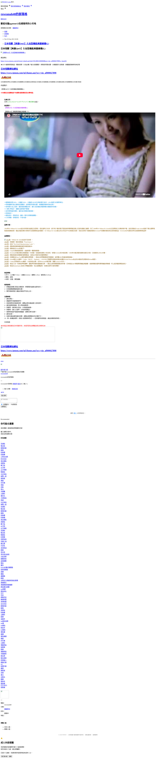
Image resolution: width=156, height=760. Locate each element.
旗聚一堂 (3, 476)
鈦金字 (3, 627)
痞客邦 (15, 384)
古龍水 (3, 677)
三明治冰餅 (4, 456)
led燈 (2, 623)
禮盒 (2, 480)
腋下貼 (3, 465)
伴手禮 (3, 483)
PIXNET (64, 734)
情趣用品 (3, 645)
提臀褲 (3, 687)
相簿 (5, 31)
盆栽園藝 (3, 561)
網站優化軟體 (5, 587)
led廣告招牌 (4, 621)
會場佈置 (3, 601)
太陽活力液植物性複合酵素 (9, 580)
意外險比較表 (5, 554)
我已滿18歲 (4, 756)
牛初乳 (3, 545)
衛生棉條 (3, 658)
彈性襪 (3, 632)
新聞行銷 (3, 666)
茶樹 (2, 672)
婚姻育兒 (15, 28)
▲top (2, 392)
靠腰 (2, 572)
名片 (5, 36)
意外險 (3, 552)
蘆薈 (2, 668)
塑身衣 (3, 681)
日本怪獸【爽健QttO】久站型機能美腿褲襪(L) (26, 43)
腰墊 (2, 574)
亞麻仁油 (3, 541)
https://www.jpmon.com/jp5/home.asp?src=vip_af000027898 (28, 73)
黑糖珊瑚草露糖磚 (6, 585)
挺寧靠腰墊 (4, 569)
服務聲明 (95, 734)
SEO (2, 593)
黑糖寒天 (3, 582)
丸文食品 (3, 474)
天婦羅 (3, 491)
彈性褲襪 (3, 636)
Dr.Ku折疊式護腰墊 (7, 567)
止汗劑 (3, 467)
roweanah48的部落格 (14, 14)
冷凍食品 (3, 498)
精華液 (3, 670)
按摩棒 (3, 647)
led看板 (3, 630)
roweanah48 (4, 373)
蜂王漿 (3, 543)
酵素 (2, 550)
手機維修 (3, 653)
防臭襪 (3, 454)
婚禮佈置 (3, 599)
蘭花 (2, 565)
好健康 (3, 537)
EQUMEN (4, 685)
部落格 (6, 34)
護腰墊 (3, 576)
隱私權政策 (88, 734)
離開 (10, 756)
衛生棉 (3, 656)
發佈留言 (3, 406)
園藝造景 (3, 558)
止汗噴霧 (3, 469)
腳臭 (2, 450)
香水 (2, 675)
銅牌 (2, 617)
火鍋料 (3, 493)
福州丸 (3, 496)
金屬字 (3, 619)
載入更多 (3, 395)
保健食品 (3, 539)
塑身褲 (3, 683)
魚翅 (2, 500)
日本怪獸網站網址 (9, 69)
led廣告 (3, 625)
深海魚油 (3, 548)
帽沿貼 (3, 446)
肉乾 (2, 487)
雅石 (2, 563)
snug (2, 361)
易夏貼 (3, 463)
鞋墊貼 (3, 472)
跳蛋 (2, 649)
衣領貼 (3, 443)
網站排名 (3, 591)
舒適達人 (3, 660)
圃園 (2, 679)
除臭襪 (3, 452)
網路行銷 (3, 662)
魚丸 (2, 489)
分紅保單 (3, 556)
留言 (19, 384)
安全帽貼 (3, 461)
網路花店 (3, 597)
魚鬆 (2, 485)
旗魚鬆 (3, 478)
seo (2, 664)
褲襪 (2, 634)
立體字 (3, 614)
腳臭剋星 (3, 448)
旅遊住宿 (15, 389)
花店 (2, 595)
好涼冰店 (3, 459)
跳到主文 (3, 19)
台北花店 (3, 604)
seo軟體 (3, 589)
